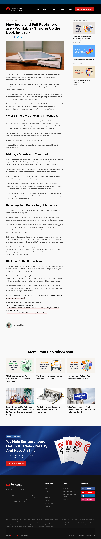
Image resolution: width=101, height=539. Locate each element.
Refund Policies (91, 535)
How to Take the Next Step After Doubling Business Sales (27, 313)
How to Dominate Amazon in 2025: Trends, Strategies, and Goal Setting (82, 38)
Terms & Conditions (81, 535)
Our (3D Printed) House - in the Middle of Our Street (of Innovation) (50, 409)
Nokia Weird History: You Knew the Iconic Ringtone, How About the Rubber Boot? (81, 409)
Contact (65, 499)
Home (46, 488)
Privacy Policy (71, 535)
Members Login (49, 503)
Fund (70, 9)
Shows (37, 9)
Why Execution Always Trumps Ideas (20, 305)
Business (8, 20)
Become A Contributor (69, 491)
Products (53, 9)
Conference (62, 9)
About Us (65, 488)
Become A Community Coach (69, 495)
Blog (44, 9)
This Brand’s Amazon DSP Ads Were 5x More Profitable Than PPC (19, 378)
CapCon (47, 500)
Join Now (47, 506)
